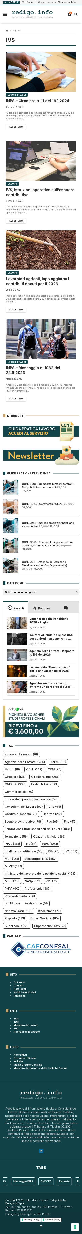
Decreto (52, 814)
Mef (16, 1028)
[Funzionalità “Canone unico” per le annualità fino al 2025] (17, 671)
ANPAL (58, 762)
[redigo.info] (32, 14)
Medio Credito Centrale (28, 1064)
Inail (16, 1021)
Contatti (18, 985)
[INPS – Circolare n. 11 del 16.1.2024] (41, 72)
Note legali (20, 988)
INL (30, 844)
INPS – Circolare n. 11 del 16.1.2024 (37, 101)
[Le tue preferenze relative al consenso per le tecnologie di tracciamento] (75, 1227)
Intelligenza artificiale (23, 851)
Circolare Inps (45, 777)
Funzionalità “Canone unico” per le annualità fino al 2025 (49, 669)
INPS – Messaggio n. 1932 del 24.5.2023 (33, 370)
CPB (54, 806)
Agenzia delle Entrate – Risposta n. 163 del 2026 (51, 652)
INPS (50, 844)
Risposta (15, 918)
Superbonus (17, 926)
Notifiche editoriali (25, 992)
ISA (53, 851)
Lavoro (12, 184)
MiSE (12, 881)
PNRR (12, 888)
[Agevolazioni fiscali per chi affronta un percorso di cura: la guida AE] (17, 687)
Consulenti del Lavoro (24, 806)
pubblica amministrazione (26, 903)
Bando (13, 769)
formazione (16, 836)
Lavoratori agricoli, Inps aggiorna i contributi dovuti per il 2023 (37, 281)
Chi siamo (20, 982)
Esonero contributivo (23, 821)
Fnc (69, 821)
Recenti (19, 608)
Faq (53, 821)
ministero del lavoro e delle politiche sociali (40, 873)
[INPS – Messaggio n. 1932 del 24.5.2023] (41, 339)
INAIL (12, 844)
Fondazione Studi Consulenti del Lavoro (37, 829)
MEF (12, 859)
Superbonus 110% (50, 926)
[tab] (15, 607)
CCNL (34, 769)
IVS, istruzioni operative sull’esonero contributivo (40, 192)
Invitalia (18, 1061)
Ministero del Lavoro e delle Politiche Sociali (40, 1068)
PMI (52, 881)
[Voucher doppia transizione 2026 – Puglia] (17, 623)
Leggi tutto (16, 127)
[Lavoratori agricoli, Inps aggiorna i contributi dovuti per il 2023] (41, 250)
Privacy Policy (31, 1219)
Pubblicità (20, 995)
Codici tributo (44, 784)
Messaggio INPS (40, 859)
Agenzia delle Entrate (25, 762)
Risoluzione (49, 911)
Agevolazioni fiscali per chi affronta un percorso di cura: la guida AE (51, 685)
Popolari (44, 608)
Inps (16, 1018)
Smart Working (45, 918)
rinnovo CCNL (18, 911)
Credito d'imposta (21, 814)
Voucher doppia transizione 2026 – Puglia (48, 620)
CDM (54, 769)
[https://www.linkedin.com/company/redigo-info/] (41, 1226)
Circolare (15, 777)
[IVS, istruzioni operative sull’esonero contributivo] (41, 161)
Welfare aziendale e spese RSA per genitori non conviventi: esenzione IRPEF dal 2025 (51, 637)
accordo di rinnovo (21, 754)
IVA (71, 851)
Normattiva (20, 1054)
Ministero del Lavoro (26, 1025)
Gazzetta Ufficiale (49, 836)
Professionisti (38, 888)
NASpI (32, 881)
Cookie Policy (52, 1219)
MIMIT (13, 866)
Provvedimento (20, 896)
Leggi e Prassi (17, 95)
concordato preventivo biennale (31, 799)
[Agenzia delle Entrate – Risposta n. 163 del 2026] (17, 655)
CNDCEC (15, 784)
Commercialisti (19, 792)
